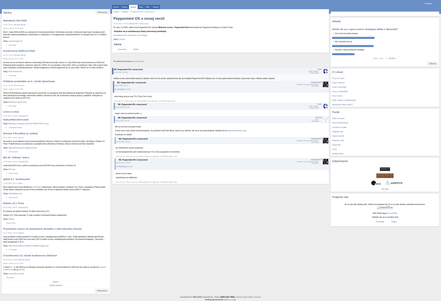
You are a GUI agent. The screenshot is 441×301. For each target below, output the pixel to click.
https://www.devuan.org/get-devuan (22, 148)
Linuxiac (122, 39)
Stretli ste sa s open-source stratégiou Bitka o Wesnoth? (365, 29)
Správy (133, 7)
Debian (11, 219)
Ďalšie (55, 282)
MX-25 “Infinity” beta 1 (16, 157)
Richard (319, 117)
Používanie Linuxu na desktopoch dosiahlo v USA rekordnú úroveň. (42, 228)
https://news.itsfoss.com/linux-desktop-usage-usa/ (28, 246)
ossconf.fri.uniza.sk (16, 274)
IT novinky (13, 250)
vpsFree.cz (228, 300)
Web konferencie (15, 71)
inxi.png (120, 89)
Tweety (155, 7)
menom (21, 137)
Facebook (122, 49)
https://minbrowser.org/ (237, 131)
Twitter (136, 49)
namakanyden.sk (15, 41)
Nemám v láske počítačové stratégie (349, 50)
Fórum (116, 7)
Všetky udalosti (55, 285)
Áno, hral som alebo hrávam (346, 33)
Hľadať (437, 14)
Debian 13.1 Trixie (13, 203)
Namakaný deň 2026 (15, 20)
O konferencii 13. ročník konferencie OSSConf (30, 255)
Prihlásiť (428, 4)
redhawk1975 (134, 24)
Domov (116, 12)
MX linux (12, 169)
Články (124, 7)
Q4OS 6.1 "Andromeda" (17, 179)
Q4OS (35, 187)
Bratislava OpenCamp (17, 102)
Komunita (12, 45)
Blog (141, 7)
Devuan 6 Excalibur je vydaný (20, 133)
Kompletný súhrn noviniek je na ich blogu (130, 35)
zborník (22, 270)
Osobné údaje (241, 297)
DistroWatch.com (15, 194)
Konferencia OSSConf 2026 (19, 51)
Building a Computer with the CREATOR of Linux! (28, 124)
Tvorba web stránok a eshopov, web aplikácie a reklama (393, 183)
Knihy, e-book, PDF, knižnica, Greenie (385, 175)
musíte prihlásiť (139, 61)
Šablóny (438, 8)
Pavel (319, 69)
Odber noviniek (254, 297)
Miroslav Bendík (20, 25)
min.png (122, 166)
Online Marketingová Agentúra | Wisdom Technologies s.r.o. (376, 183)
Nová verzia (144, 24)
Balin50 (21, 233)
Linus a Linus (11, 111)
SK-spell (385, 189)
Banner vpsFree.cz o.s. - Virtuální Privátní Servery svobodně (385, 169)
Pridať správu (102, 12)
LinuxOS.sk (15, 4)
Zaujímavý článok (15, 127)
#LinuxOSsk (392, 213)
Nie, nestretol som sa (343, 42)
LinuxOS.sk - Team (211, 297)
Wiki (148, 7)
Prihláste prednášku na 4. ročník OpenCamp (29, 81)
